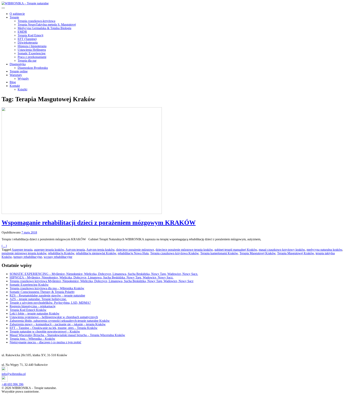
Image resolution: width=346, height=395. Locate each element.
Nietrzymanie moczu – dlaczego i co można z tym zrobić (45, 342)
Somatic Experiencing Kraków (29, 284)
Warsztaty (16, 75)
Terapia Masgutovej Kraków (257, 253)
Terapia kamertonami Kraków (219, 253)
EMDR (22, 31)
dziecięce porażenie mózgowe (135, 249)
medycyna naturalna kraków (324, 249)
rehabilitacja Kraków (61, 253)
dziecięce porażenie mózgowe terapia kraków (184, 249)
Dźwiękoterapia (28, 42)
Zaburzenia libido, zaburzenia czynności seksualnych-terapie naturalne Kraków (60, 320)
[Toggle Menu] (3, 8)
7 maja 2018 (29, 232)
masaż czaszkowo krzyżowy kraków (282, 249)
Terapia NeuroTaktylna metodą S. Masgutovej (47, 24)
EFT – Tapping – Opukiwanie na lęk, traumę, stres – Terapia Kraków (54, 328)
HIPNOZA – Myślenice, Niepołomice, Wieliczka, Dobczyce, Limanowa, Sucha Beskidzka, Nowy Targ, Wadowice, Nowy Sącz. (91, 277)
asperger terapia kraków (49, 249)
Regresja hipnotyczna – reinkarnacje (32, 306)
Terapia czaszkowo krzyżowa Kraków (174, 253)
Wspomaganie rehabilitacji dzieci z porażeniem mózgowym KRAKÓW (99, 222)
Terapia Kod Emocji (30, 35)
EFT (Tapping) (27, 39)
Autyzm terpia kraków (100, 249)
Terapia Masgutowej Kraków (295, 253)
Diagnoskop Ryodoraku (33, 67)
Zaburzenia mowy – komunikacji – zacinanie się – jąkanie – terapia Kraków (58, 324)
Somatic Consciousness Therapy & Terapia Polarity (42, 292)
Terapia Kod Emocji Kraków (28, 310)
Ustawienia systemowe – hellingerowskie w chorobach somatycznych (54, 317)
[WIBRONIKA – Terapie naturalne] (25, 3)
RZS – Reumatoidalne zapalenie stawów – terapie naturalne (47, 295)
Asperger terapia (22, 249)
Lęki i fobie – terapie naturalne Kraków (34, 313)
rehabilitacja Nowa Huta (133, 253)
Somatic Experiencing (31, 53)
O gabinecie (17, 13)
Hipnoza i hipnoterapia (32, 46)
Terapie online (19, 71)
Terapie (14, 17)
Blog (13, 82)
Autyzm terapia (75, 249)
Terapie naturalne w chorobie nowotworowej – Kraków (45, 331)
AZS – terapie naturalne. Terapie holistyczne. (38, 299)
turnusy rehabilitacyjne (27, 257)
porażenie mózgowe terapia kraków (24, 253)
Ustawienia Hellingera (32, 49)
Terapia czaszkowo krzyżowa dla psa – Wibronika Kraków (47, 288)
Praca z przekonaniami (32, 57)
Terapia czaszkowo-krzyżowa (36, 21)
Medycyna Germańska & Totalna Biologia (44, 28)
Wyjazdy (23, 78)
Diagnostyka (18, 64)
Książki (22, 89)
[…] (4, 246)
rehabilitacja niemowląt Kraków (96, 253)
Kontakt (15, 85)
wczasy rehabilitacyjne (58, 257)
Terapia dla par (27, 60)
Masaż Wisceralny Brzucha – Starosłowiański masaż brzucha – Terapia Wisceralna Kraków (67, 335)
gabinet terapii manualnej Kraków (235, 249)
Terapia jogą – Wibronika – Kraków (32, 338)
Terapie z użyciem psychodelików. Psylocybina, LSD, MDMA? (50, 302)
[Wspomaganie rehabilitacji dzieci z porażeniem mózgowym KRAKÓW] (173, 161)
